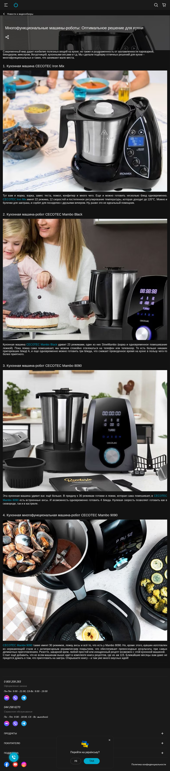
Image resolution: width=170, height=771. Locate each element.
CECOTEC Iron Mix (14, 199)
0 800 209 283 (12, 681)
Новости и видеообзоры (20, 14)
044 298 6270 (12, 707)
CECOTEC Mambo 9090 (17, 645)
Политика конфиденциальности (148, 764)
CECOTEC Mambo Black (41, 344)
